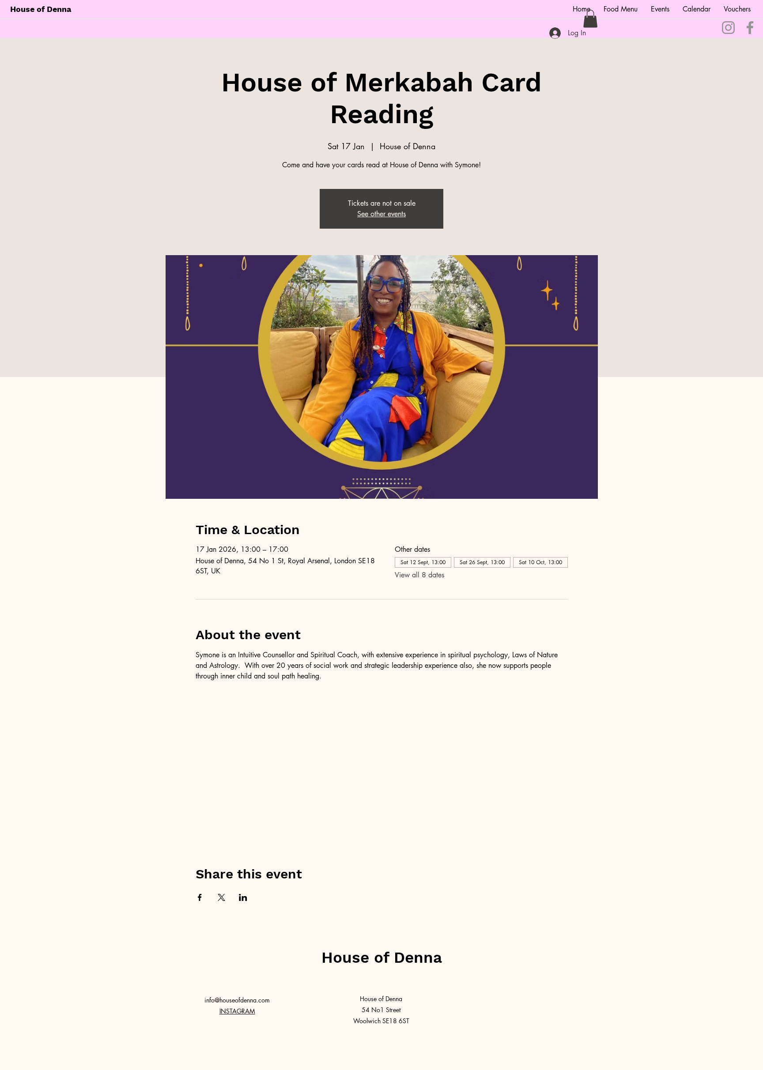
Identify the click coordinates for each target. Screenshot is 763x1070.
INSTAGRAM (237, 1011)
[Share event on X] (221, 897)
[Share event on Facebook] (200, 897)
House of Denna (40, 9)
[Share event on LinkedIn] (243, 897)
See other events (381, 214)
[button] (590, 19)
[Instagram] (728, 27)
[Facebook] (750, 27)
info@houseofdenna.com (237, 1000)
